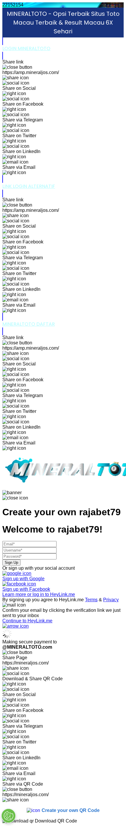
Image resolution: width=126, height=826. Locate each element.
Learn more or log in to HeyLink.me (38, 594)
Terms (91, 599)
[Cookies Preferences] (8, 815)
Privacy (111, 599)
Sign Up (11, 562)
